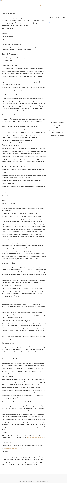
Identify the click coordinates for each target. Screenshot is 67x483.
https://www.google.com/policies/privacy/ (35, 437)
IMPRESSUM (40, 477)
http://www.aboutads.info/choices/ (9, 254)
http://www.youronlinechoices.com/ (30, 254)
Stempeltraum (6, 5)
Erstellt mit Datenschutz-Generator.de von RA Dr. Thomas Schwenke (16, 468)
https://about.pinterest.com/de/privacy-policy (11, 465)
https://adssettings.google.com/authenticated (13, 438)
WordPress (46, 481)
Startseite (24, 5)
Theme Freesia (36, 481)
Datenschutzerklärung (37, 5)
